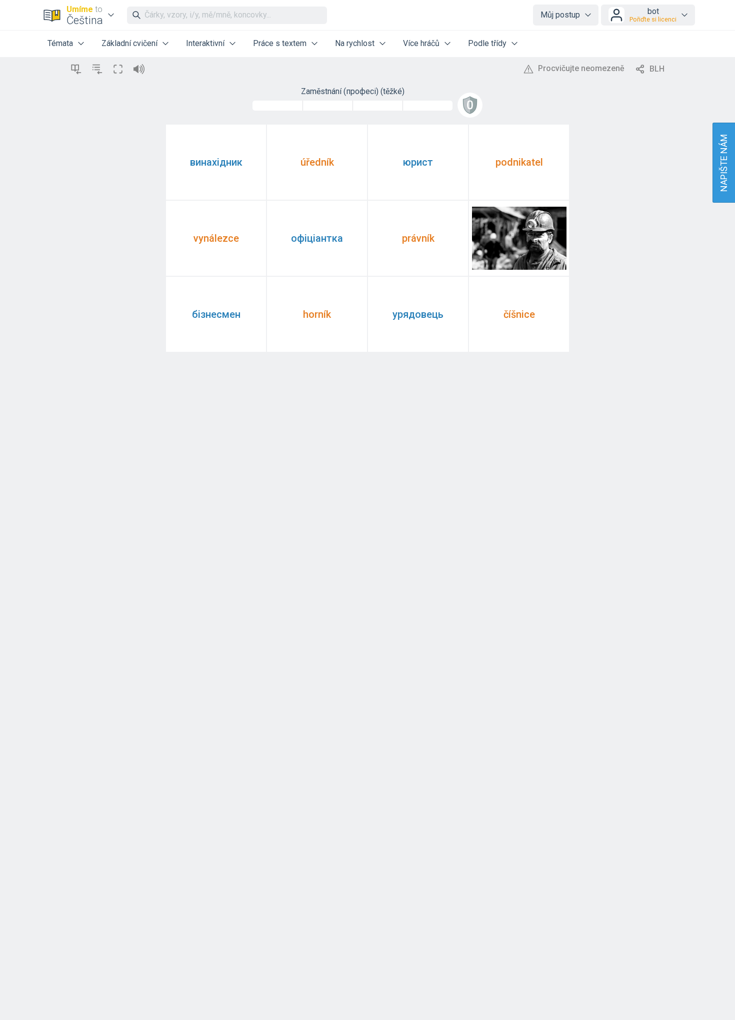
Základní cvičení (130, 43)
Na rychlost (354, 43)
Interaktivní (205, 43)
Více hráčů (421, 43)
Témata (60, 43)
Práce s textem (279, 43)
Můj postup (560, 15)
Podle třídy (487, 43)
